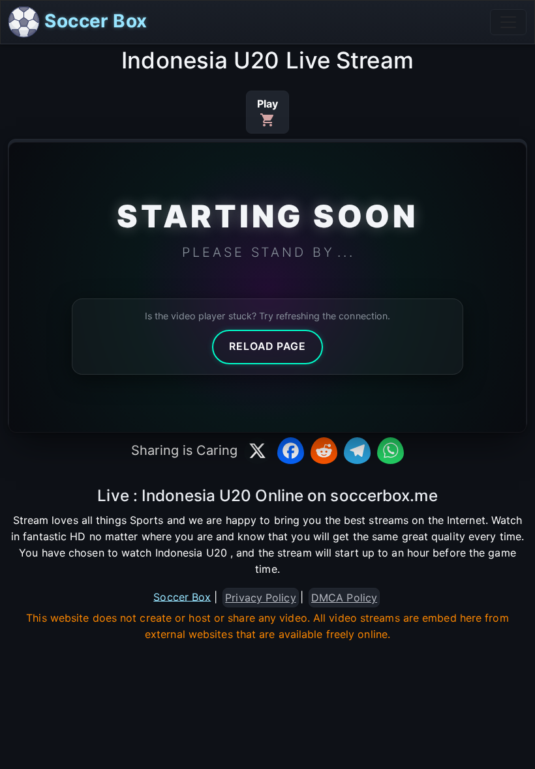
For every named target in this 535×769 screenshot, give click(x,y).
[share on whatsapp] (390, 450)
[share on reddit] (324, 450)
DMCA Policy (344, 597)
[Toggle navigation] (508, 22)
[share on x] (257, 450)
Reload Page (267, 346)
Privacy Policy (260, 597)
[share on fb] (290, 450)
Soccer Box (93, 21)
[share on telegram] (357, 450)
